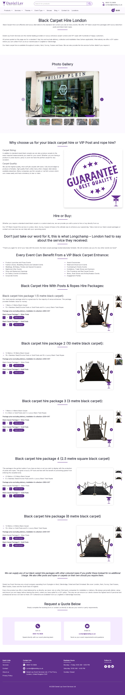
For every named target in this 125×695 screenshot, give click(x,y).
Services (18, 10)
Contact (5, 668)
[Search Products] (89, 3)
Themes (27, 10)
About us (6, 672)
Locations (75, 10)
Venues (49, 10)
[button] (102, 99)
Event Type (38, 10)
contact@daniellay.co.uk (113, 5)
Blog (55, 10)
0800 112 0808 (110, 2)
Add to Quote (19, 317)
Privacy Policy (7, 675)
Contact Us (65, 10)
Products (7, 10)
